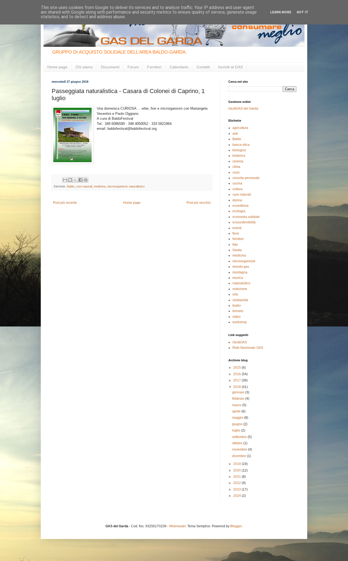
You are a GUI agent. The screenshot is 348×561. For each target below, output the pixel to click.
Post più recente (65, 203)
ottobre (237, 443)
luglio (236, 430)
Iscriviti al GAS (230, 67)
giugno (237, 424)
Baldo (70, 186)
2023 (237, 489)
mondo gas (240, 267)
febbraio (238, 398)
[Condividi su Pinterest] (85, 180)
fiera (235, 233)
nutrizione (239, 289)
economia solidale (246, 217)
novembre (240, 449)
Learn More (280, 12)
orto (235, 294)
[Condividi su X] (75, 180)
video (236, 317)
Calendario (179, 67)
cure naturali (84, 186)
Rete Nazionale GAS (247, 348)
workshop (239, 322)
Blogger (236, 526)
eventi (236, 228)
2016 (237, 374)
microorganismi (117, 186)
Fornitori (154, 67)
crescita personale (246, 178)
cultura (237, 189)
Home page (57, 67)
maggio (238, 418)
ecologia (238, 211)
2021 (237, 477)
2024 (237, 496)
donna (237, 200)
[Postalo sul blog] (70, 180)
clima (236, 167)
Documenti (110, 67)
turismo (237, 311)
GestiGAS (239, 342)
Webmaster (177, 526)
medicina (99, 186)
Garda (237, 250)
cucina (237, 183)
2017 (237, 380)
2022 (237, 483)
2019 (237, 464)
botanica (238, 156)
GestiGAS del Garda (243, 108)
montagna (239, 272)
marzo (237, 405)
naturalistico (137, 186)
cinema (237, 161)
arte (235, 133)
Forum (133, 67)
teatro (236, 305)
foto (235, 244)
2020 (237, 470)
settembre (240, 437)
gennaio (238, 392)
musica (237, 278)
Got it (302, 12)
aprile (236, 411)
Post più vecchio (199, 203)
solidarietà (240, 300)
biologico (239, 150)
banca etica (241, 145)
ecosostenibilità (244, 222)
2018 (237, 387)
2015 (237, 367)
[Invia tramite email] (65, 180)
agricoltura (240, 128)
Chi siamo (84, 67)
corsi (236, 172)
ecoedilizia (240, 206)
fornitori (238, 239)
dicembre (239, 456)
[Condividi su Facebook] (80, 180)
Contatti (203, 67)
